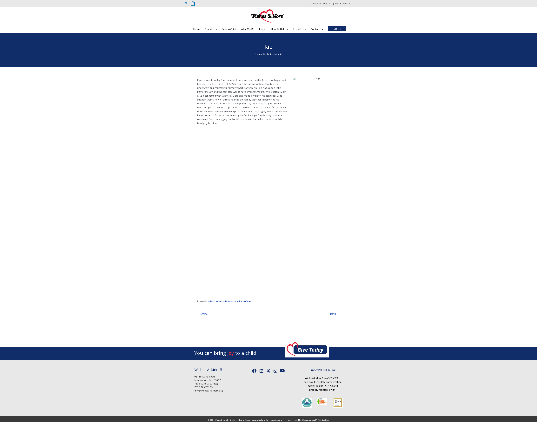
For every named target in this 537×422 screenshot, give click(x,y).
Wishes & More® (221, 420)
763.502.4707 (345, 3)
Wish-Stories (215, 301)
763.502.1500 (325, 3)
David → (335, 313)
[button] (186, 3)
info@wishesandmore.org (208, 390)
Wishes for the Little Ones (237, 301)
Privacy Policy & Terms (322, 369)
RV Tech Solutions (322, 420)
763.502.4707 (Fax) (204, 387)
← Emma (202, 313)
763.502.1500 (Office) (206, 383)
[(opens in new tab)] (307, 402)
